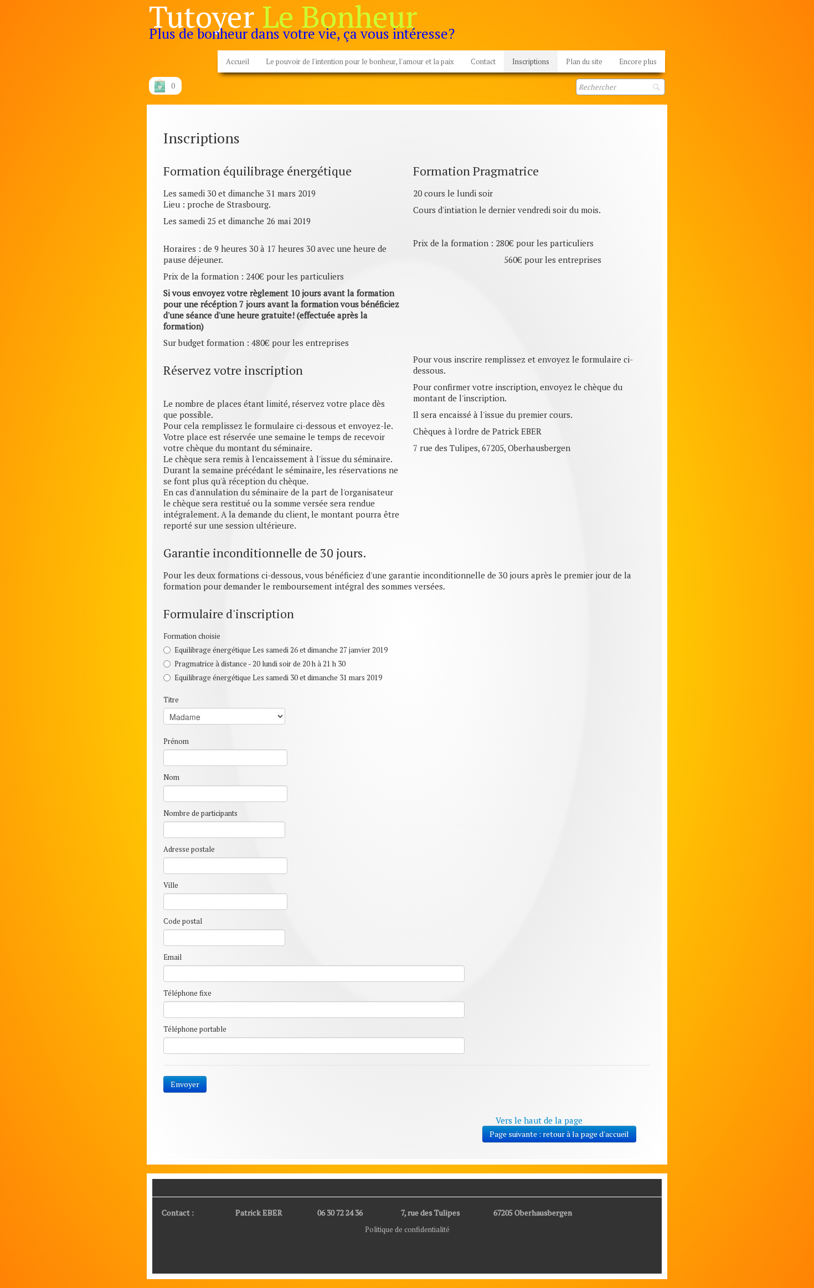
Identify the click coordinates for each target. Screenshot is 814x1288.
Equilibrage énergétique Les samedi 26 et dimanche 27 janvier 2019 (281, 650)
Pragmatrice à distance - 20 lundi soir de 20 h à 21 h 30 (260, 664)
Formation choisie (191, 636)
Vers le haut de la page (539, 1120)
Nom (171, 777)
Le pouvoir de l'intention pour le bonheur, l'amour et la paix (360, 61)
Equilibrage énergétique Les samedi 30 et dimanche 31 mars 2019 (278, 677)
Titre (171, 700)
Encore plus (638, 61)
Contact (483, 61)
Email (172, 957)
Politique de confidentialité (407, 1229)
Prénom (176, 741)
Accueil (237, 61)
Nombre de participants (200, 813)
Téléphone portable (194, 1029)
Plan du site (584, 61)
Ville (170, 885)
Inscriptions (530, 61)
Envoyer (185, 1084)
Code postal (182, 921)
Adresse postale (189, 849)
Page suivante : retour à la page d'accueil (559, 1134)
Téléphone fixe (187, 993)
